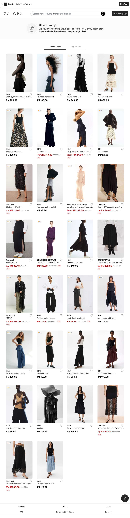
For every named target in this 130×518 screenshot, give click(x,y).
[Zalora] (13, 13)
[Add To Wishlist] (30, 94)
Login (108, 506)
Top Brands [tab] (76, 47)
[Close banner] (2, 4)
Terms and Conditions (65, 512)
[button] (65, 4)
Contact (21, 506)
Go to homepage (120, 14)
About (65, 506)
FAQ (21, 512)
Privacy (108, 512)
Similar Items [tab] (55, 46)
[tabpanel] (65, 273)
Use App (123, 4)
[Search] (103, 14)
